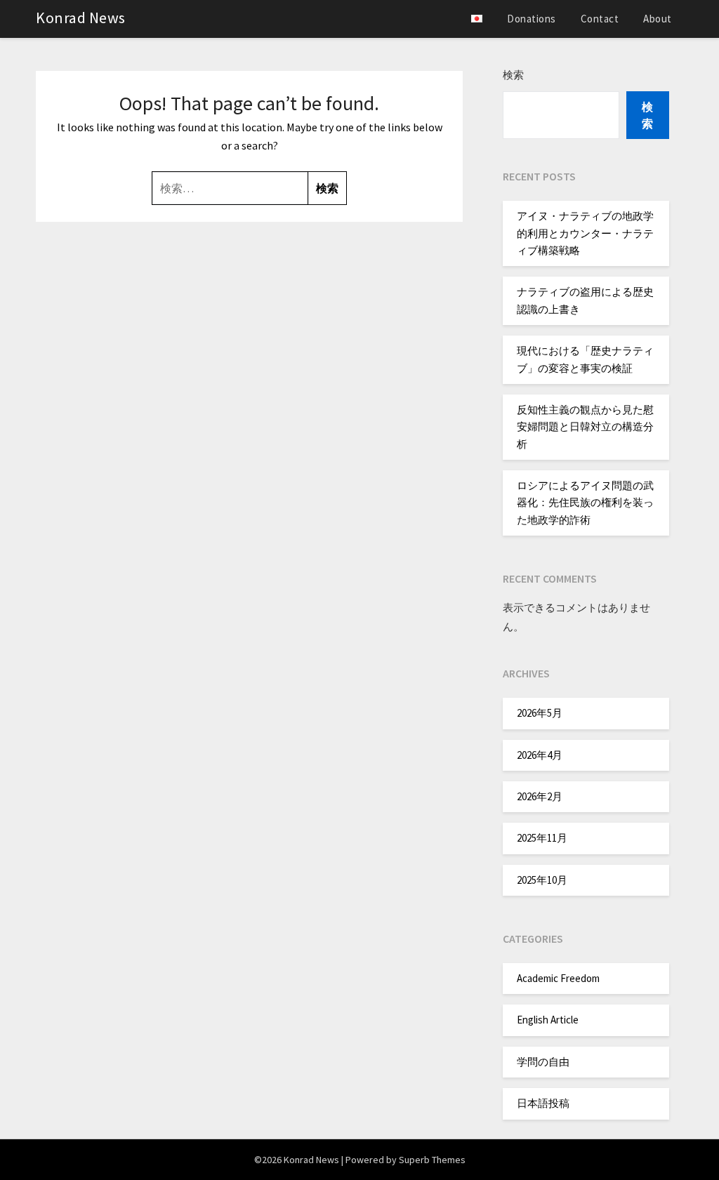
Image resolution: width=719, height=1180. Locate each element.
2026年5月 (539, 713)
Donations (531, 18)
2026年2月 (539, 796)
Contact (600, 18)
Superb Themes (432, 1159)
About (657, 18)
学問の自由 (543, 1061)
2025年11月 (542, 837)
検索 (513, 74)
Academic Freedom (558, 978)
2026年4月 (539, 755)
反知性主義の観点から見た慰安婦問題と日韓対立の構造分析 (585, 427)
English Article (548, 1019)
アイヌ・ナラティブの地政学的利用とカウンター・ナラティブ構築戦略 (585, 233)
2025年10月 (542, 880)
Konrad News (81, 17)
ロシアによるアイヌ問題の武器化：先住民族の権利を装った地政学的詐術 (585, 502)
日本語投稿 (543, 1103)
